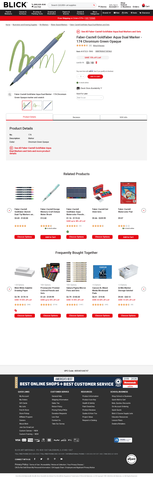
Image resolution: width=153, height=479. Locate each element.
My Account (24, 396)
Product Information (90, 396)
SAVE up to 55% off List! (50, 300)
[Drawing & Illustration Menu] (51, 16)
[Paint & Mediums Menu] (8, 16)
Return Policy (57, 406)
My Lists (22, 406)
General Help (57, 396)
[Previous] (9, 210)
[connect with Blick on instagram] (48, 460)
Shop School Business (126, 5)
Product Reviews (89, 410)
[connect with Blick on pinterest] (54, 460)
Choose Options (24, 237)
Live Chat (55, 417)
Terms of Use (34, 465)
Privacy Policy (21, 464)
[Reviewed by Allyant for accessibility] (131, 459)
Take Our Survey (58, 424)
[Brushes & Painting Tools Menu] (37, 16)
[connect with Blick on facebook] (34, 460)
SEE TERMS (90, 18)
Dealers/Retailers (118, 424)
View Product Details (103, 51)
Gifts (126, 13)
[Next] (143, 210)
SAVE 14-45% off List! (75, 300)
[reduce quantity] (78, 76)
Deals (135, 13)
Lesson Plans (117, 420)
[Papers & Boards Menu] (66, 16)
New (117, 13)
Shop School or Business (122, 396)
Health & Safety (88, 403)
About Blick (23, 424)
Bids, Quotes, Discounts (121, 403)
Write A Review (98, 46)
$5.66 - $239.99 (99, 218)
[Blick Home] (16, 5)
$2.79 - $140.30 (73, 297)
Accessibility (45, 465)
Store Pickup (24, 413)
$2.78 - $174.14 (21, 297)
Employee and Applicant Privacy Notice (80, 467)
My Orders (23, 400)
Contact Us (56, 420)
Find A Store (24, 410)
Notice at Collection (59, 465)
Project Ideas (87, 417)
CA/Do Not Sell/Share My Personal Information (32, 467)
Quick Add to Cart (119, 400)
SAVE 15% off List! (93, 57)
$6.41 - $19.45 (98, 297)
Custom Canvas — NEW (28, 431)
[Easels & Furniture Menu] (80, 16)
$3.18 (90, 62)
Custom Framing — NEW (28, 434)
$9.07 (120, 218)
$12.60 (43, 218)
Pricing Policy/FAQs (59, 410)
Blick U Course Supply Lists (122, 413)
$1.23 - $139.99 (47, 297)
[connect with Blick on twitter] (41, 460)
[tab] (29, 116)
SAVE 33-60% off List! (100, 300)
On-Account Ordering (120, 406)
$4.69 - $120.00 (21, 218)
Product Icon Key (89, 400)
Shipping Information (60, 400)
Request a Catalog (89, 420)
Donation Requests (59, 413)
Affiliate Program (26, 417)
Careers (22, 420)
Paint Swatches (88, 406)
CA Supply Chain (58, 467)
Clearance (146, 13)
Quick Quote (116, 410)
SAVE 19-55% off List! (23, 300)
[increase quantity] (83, 76)
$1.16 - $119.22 (73, 218)
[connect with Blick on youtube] (61, 460)
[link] (36, 7)
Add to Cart (50, 237)
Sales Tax (55, 403)
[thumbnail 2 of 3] (37, 105)
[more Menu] (95, 16)
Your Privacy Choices (75, 465)
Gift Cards (23, 403)
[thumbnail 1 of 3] (27, 105)
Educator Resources (120, 417)
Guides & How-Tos (89, 413)
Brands (105, 13)
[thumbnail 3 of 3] (48, 105)
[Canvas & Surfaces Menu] (23, 16)
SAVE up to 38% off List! (75, 221)
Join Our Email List (26, 427)
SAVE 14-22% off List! (126, 300)
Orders (136, 7)
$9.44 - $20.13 (124, 297)
